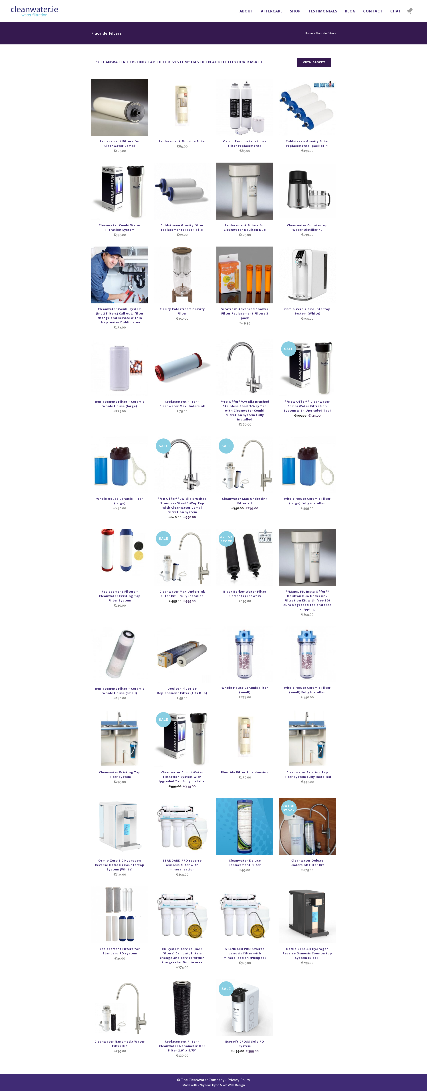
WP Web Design (234, 1085)
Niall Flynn (212, 1085)
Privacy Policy (239, 1079)
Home (309, 33)
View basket (314, 62)
